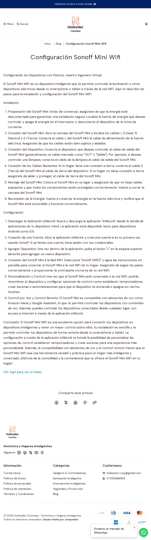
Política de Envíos (15, 478)
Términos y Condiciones (19, 494)
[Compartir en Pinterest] (85, 402)
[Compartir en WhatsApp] (75, 402)
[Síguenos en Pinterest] (42, 453)
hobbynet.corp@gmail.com (124, 473)
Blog (58, 43)
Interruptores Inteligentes (69, 483)
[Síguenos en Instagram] (19, 453)
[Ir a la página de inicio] (75, 24)
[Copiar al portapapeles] (94, 402)
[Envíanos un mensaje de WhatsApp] (143, 532)
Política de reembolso (17, 489)
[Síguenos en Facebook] (25, 453)
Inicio (48, 43)
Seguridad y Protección (68, 489)
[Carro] (146, 24)
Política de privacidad (17, 483)
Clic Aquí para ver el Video (22, 372)
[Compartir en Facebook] (56, 402)
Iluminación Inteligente (67, 478)
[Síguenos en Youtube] (36, 453)
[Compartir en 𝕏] (66, 402)
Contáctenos (12, 473)
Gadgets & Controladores (69, 473)
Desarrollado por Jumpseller (60, 519)
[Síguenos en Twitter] (31, 453)
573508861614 (116, 478)
